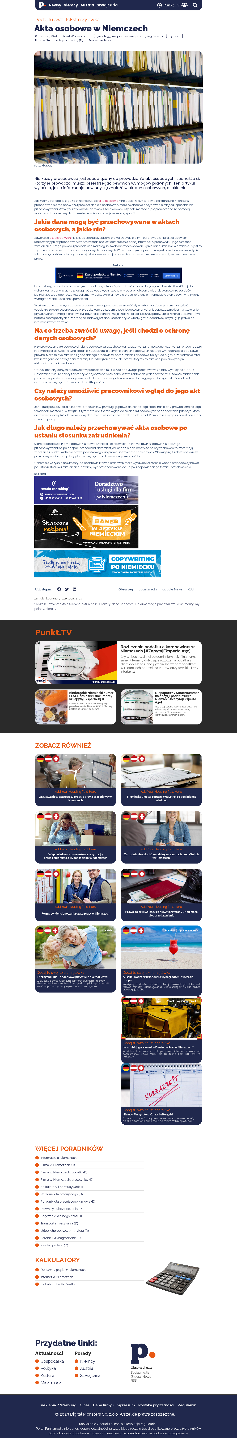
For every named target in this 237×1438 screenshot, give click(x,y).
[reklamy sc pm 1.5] (86, 503)
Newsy (55, 5)
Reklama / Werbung (58, 1405)
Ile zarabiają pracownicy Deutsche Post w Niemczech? (158, 1047)
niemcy (51, 609)
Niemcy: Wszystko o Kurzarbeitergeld (148, 1114)
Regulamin (187, 1405)
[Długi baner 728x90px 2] (118, 282)
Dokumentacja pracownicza (155, 604)
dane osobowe (123, 604)
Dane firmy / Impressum (114, 1405)
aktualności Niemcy (96, 604)
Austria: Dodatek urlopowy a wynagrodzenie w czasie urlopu (158, 978)
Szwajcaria (107, 5)
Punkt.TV (171, 5)
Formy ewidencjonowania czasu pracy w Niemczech (75, 913)
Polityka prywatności (156, 1405)
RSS (191, 589)
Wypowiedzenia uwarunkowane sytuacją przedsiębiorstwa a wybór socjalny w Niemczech (75, 856)
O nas (85, 1405)
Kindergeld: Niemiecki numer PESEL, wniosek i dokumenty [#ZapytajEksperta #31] (91, 696)
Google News (172, 589)
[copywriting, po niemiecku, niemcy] (97, 576)
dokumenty (185, 604)
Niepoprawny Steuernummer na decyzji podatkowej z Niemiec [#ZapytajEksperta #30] (177, 697)
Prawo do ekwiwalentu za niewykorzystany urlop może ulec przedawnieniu (161, 913)
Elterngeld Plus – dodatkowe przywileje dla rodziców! (72, 977)
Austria (87, 5)
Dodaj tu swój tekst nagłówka (60, 972)
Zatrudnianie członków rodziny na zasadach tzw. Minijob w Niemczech (161, 856)
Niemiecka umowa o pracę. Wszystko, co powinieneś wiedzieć (161, 798)
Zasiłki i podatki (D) (101, 930)
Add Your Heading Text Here (75, 792)
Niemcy (71, 5)
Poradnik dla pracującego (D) (181, 930)
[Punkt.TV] (159, 5)
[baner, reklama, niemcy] (86, 547)
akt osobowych (60, 238)
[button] (195, 5)
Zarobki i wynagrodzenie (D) (182, 1001)
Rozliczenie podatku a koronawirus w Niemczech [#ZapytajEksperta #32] (157, 648)
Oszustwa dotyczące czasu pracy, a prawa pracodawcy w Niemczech (75, 798)
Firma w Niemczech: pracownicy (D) (59, 40)
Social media (148, 589)
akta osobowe (108, 201)
